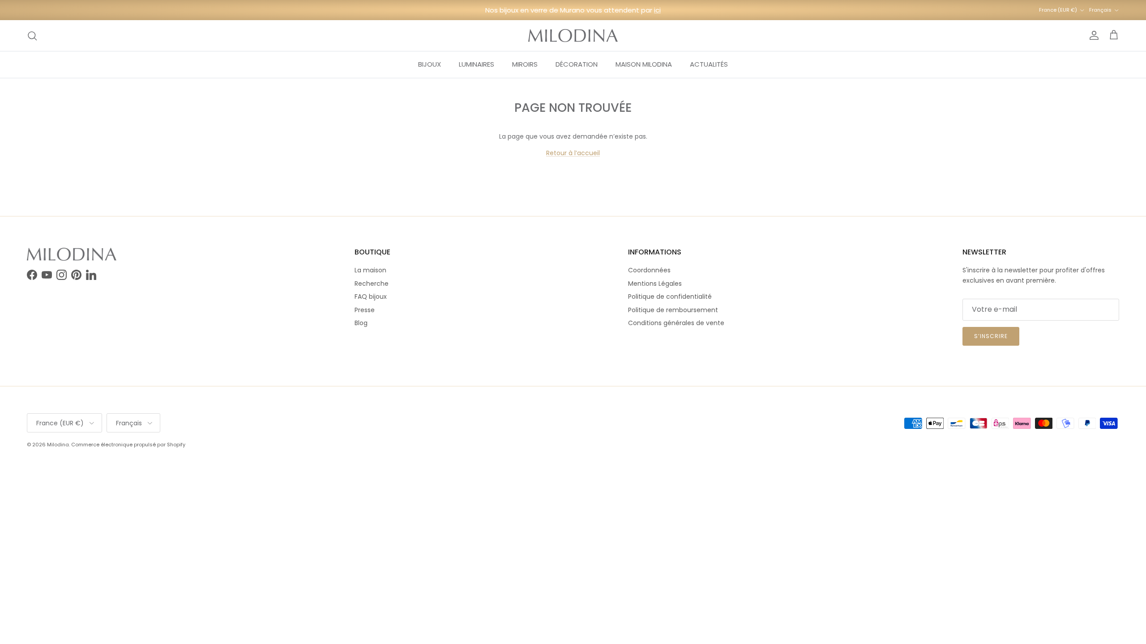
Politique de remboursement (673, 309)
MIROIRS (525, 64)
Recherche (372, 283)
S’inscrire (991, 336)
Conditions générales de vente (676, 322)
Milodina (58, 444)
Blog (361, 322)
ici (657, 10)
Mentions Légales (655, 283)
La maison (370, 270)
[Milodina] (573, 35)
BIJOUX (429, 64)
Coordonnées (649, 270)
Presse (365, 309)
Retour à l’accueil (573, 152)
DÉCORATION (577, 64)
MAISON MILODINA (644, 64)
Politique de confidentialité (670, 296)
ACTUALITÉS (709, 64)
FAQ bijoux (371, 296)
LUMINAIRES (476, 64)
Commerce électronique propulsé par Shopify (128, 444)
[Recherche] (32, 35)
